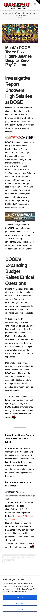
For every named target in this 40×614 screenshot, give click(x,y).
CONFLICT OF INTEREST (10, 557)
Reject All (20, 609)
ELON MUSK (30, 557)
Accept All (20, 597)
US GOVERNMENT (9, 561)
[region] (20, 595)
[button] (35, 4)
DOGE (22, 557)
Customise (20, 603)
